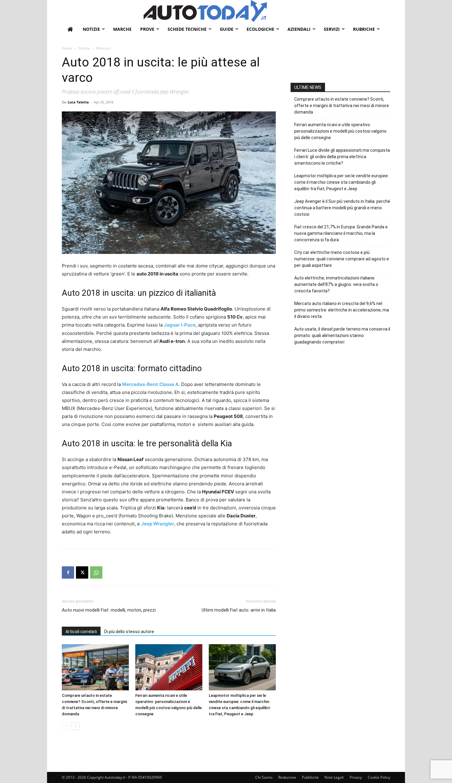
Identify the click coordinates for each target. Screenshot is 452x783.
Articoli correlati (81, 631)
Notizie (84, 48)
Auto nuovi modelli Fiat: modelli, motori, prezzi (109, 610)
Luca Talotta (78, 102)
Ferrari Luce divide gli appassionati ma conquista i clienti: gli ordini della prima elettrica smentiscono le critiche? (342, 157)
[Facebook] (68, 572)
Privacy (356, 777)
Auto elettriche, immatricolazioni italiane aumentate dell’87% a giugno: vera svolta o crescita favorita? (336, 284)
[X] (82, 572)
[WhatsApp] (96, 572)
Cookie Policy (379, 777)
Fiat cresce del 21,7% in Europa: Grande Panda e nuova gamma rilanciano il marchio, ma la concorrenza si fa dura (341, 233)
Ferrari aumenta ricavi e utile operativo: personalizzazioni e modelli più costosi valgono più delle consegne (340, 131)
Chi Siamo (263, 777)
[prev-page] (65, 726)
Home (67, 48)
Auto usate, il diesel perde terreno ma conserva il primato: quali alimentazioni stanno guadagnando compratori (342, 335)
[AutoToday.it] (267, 11)
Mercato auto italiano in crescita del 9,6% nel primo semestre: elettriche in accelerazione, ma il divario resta (341, 310)
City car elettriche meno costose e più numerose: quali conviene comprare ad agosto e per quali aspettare (341, 259)
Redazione (287, 777)
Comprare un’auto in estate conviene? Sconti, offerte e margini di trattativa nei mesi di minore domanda (341, 105)
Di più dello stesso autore (129, 631)
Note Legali (334, 777)
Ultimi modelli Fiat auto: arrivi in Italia (239, 610)
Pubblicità (310, 777)
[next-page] (75, 726)
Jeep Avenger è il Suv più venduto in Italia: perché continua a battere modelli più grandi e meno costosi (342, 208)
